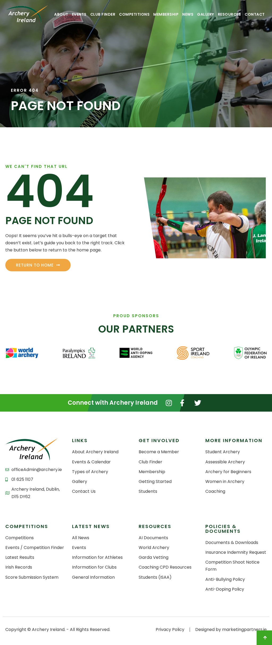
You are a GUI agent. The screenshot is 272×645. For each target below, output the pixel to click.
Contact (255, 14)
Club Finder (103, 14)
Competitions (134, 14)
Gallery (205, 14)
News (187, 14)
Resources (229, 14)
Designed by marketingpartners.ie (231, 629)
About (61, 14)
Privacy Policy (170, 629)
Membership (165, 14)
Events (79, 14)
